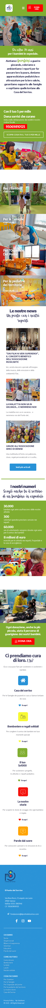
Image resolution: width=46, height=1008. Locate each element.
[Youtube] (29, 921)
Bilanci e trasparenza (12, 943)
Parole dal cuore (10, 951)
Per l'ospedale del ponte (13, 985)
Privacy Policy (9, 1000)
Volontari (7, 946)
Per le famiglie (9, 982)
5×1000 (6, 965)
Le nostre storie (10, 990)
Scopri (24, 705)
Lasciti (6, 968)
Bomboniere (8, 963)
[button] (23, 135)
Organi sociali (9, 941)
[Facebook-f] (16, 921)
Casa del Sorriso (9, 992)
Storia (6, 938)
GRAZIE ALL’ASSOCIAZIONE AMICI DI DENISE (20, 447)
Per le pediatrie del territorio (15, 987)
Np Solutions (20, 1000)
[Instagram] (23, 921)
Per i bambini (8, 979)
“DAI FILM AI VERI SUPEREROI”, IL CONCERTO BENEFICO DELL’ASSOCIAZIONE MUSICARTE (22, 357)
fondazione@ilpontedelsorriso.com (24, 914)
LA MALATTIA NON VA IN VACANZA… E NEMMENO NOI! (21, 405)
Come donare (9, 960)
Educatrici (7, 948)
